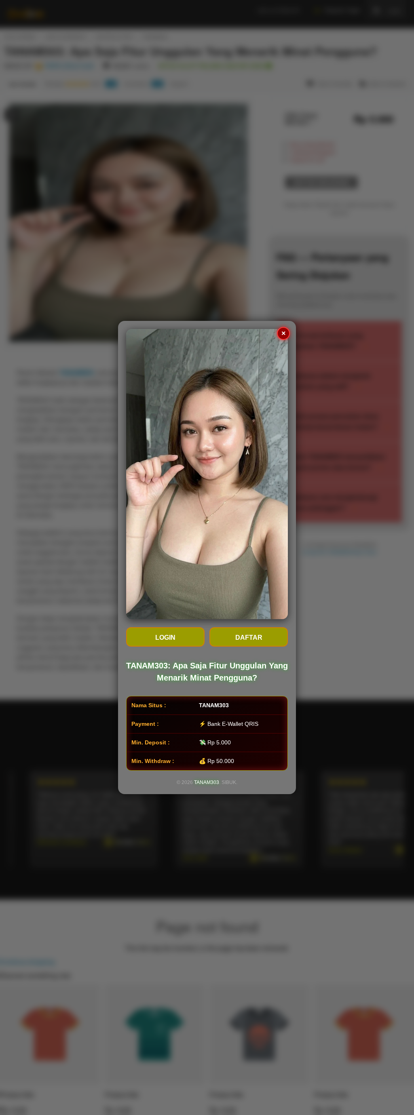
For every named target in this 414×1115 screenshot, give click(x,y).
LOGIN (165, 637)
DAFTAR (248, 637)
